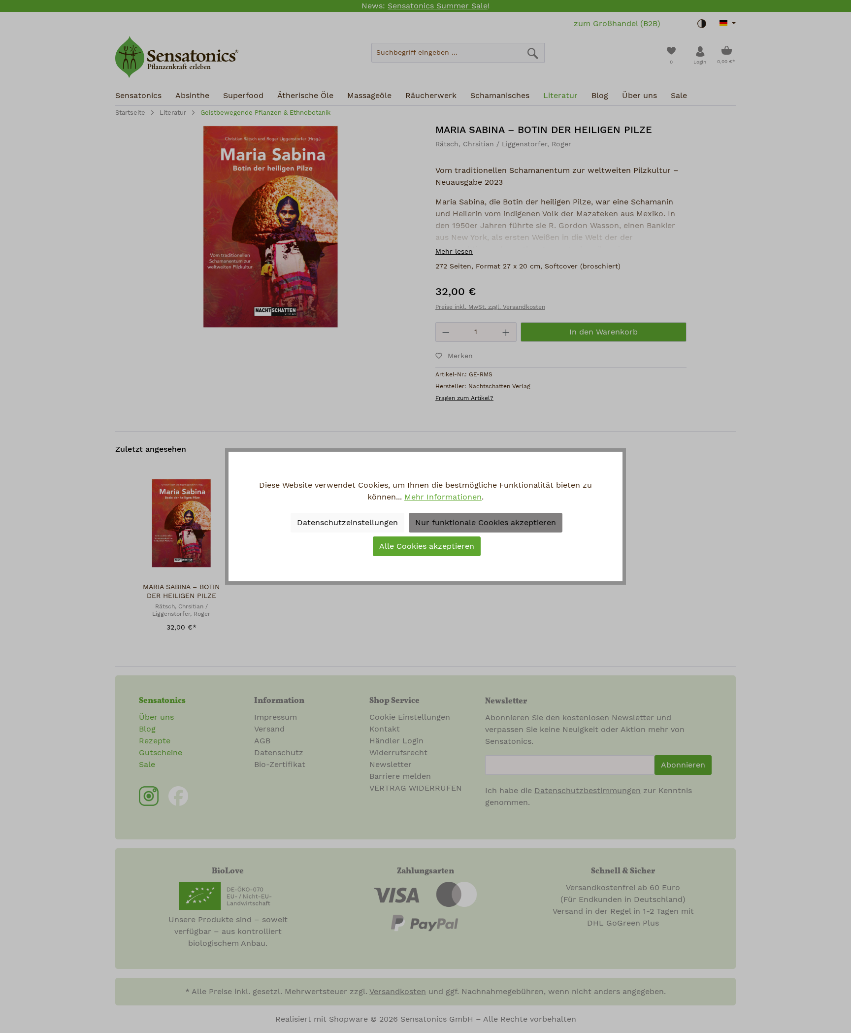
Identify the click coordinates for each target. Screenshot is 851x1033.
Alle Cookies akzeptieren (426, 546)
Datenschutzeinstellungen (347, 523)
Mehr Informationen (443, 497)
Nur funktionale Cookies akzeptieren (485, 523)
